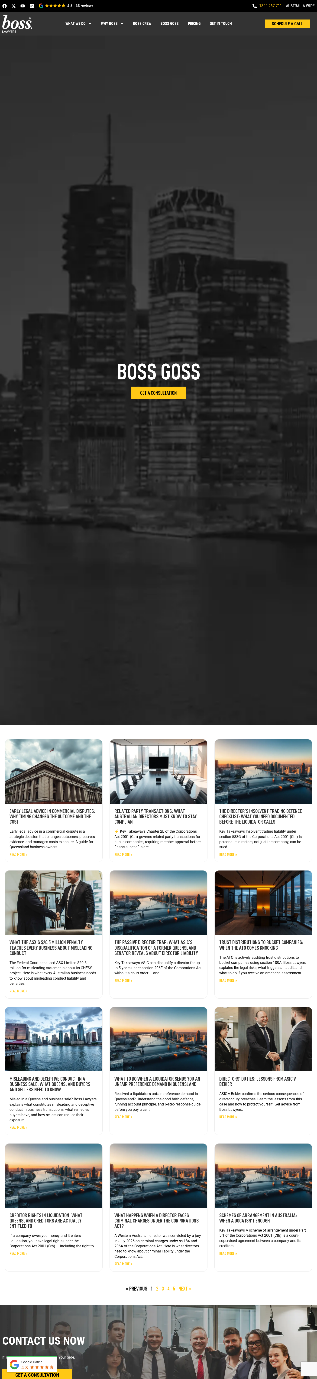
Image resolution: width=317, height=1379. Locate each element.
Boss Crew (142, 23)
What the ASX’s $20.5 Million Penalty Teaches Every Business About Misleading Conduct (51, 947)
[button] (66, 5)
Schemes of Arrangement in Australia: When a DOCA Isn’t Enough (258, 1217)
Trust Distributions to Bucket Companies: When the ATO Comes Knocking (261, 944)
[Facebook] (4, 6)
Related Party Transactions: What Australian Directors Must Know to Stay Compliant (155, 816)
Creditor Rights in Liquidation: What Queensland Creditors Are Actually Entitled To (46, 1220)
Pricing (194, 23)
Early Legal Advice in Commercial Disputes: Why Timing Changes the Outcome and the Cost (52, 816)
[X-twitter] (13, 6)
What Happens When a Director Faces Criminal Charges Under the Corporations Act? (156, 1220)
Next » (184, 1288)
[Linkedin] (32, 6)
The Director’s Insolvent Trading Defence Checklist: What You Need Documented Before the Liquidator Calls (260, 816)
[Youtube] (22, 6)
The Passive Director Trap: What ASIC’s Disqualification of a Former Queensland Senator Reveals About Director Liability (156, 947)
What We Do (75, 23)
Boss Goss (170, 23)
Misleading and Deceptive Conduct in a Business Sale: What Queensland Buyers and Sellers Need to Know (50, 1084)
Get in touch (221, 23)
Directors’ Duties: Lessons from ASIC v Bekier (257, 1081)
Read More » (18, 854)
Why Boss (109, 23)
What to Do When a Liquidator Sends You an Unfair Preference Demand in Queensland (157, 1081)
